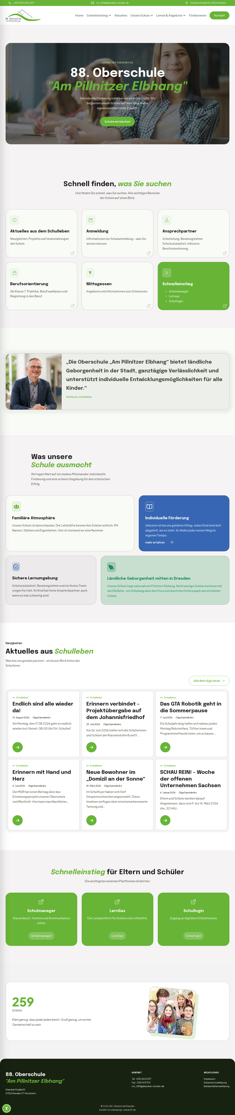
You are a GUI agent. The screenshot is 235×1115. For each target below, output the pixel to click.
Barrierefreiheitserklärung (216, 1086)
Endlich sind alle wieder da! (42, 708)
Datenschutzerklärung (215, 1082)
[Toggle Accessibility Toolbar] (6, 1108)
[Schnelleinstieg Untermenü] (109, 15)
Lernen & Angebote (169, 15)
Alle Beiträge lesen (207, 680)
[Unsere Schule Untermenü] (151, 15)
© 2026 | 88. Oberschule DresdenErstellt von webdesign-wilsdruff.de (117, 1108)
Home (79, 15)
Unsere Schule (140, 15)
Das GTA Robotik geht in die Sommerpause (190, 708)
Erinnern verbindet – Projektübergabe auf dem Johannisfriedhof (115, 711)
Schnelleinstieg (97, 15)
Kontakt (219, 15)
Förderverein (197, 15)
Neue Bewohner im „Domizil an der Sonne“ (115, 776)
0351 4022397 (143, 1078)
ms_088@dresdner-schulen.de (148, 1086)
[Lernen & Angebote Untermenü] (184, 15)
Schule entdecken (117, 121)
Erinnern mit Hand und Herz (41, 776)
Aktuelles (120, 15)
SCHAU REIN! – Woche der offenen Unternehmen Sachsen (190, 779)
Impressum (209, 1078)
